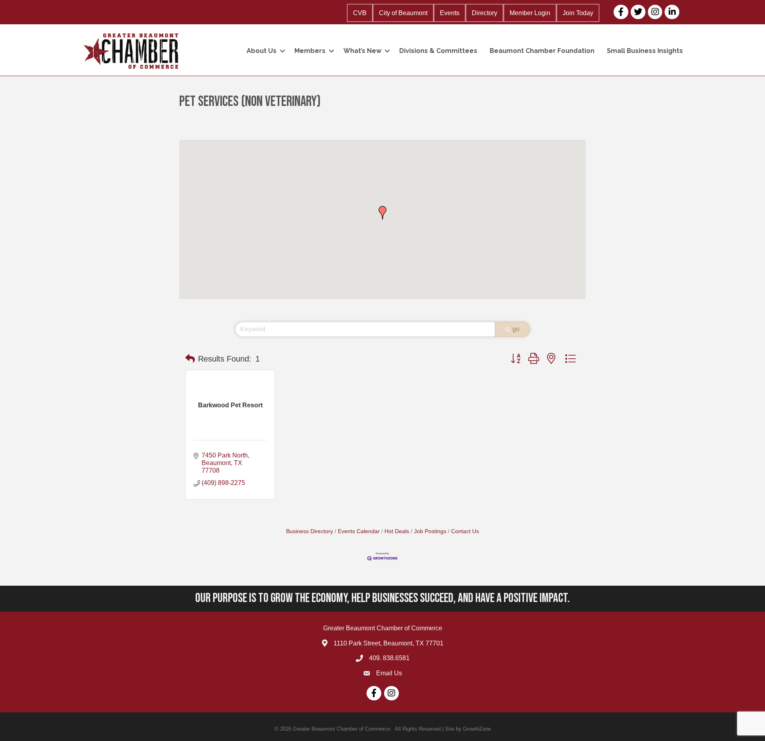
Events (449, 13)
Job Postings (430, 531)
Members (310, 51)
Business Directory (309, 531)
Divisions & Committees (438, 51)
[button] (382, 212)
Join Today (578, 13)
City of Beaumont (403, 13)
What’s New (362, 51)
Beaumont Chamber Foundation (542, 51)
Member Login (530, 13)
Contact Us (465, 531)
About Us (262, 51)
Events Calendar (359, 531)
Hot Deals (396, 531)
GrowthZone (477, 729)
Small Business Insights (645, 51)
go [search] (516, 329)
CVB (360, 13)
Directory (484, 13)
